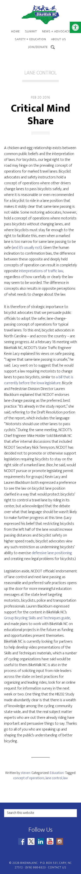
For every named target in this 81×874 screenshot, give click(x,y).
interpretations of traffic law (41, 271)
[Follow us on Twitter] (31, 841)
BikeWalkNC (40, 15)
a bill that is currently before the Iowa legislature (38, 380)
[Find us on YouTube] (50, 841)
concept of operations (28, 778)
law (65, 778)
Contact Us (57, 867)
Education (57, 773)
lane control (54, 778)
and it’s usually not (27, 247)
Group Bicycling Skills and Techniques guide (37, 618)
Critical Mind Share (40, 115)
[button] (75, 27)
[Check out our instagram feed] (59, 841)
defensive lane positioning (52, 553)
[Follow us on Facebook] (21, 841)
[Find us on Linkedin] (40, 841)
